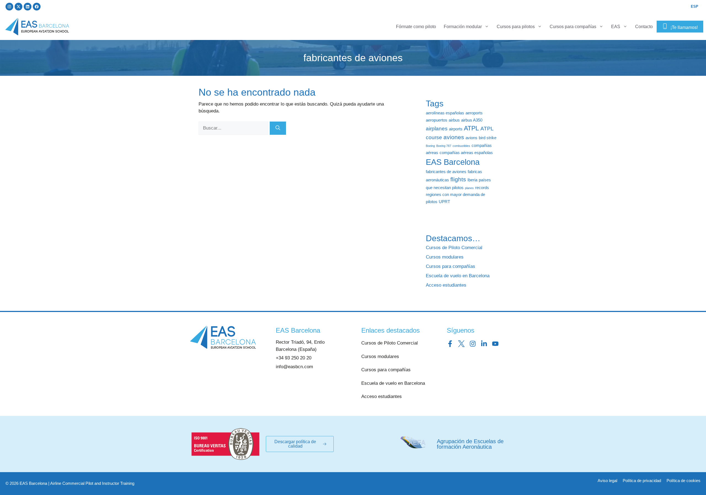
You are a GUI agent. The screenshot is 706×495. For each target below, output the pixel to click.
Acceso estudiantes (446, 285)
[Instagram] (9, 6)
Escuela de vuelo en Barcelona (458, 275)
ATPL (471, 128)
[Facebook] (37, 6)
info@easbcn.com (294, 366)
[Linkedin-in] (484, 343)
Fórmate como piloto (416, 26)
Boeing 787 (443, 145)
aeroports (474, 113)
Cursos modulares (445, 257)
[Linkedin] (27, 6)
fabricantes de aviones (446, 171)
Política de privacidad (642, 480)
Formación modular (463, 26)
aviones (453, 137)
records (482, 187)
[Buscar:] (234, 128)
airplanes (437, 128)
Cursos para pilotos (516, 26)
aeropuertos (436, 120)
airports (455, 129)
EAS (615, 26)
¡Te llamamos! (684, 27)
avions (471, 137)
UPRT (444, 201)
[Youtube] (495, 343)
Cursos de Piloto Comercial (454, 247)
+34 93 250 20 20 (293, 358)
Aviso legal (607, 480)
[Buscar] (278, 128)
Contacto (644, 26)
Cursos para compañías (573, 26)
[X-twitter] (18, 6)
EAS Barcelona (453, 161)
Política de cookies (683, 480)
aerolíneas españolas (445, 113)
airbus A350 (471, 120)
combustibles (461, 145)
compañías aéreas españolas (466, 152)
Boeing (430, 145)
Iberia (472, 179)
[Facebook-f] (450, 343)
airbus (454, 120)
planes (469, 188)
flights (458, 179)
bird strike (487, 137)
